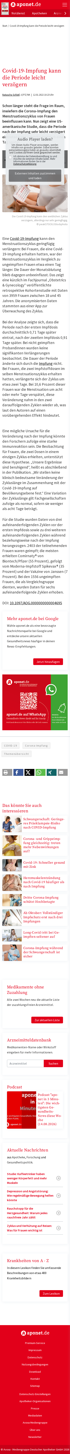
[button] (7, 772)
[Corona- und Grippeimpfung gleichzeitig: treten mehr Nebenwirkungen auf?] (12, 845)
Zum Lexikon (51, 1293)
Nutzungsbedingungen (35, 1364)
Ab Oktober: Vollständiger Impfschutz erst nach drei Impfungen (43, 917)
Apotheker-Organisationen (35, 1401)
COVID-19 (10, 745)
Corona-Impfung (36, 745)
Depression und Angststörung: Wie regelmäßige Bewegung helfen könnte (30, 1195)
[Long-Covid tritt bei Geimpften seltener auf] (12, 935)
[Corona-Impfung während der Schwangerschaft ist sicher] (12, 952)
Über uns (35, 1430)
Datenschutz (35, 1357)
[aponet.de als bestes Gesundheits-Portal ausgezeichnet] (5, 8)
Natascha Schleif (10, 94)
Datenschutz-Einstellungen (35, 1394)
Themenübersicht (16, 754)
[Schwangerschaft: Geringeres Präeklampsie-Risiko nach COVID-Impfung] (12, 824)
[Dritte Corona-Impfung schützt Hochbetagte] (12, 900)
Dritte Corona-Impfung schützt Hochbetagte (41, 899)
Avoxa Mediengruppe (35, 1422)
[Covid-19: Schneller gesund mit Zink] (12, 865)
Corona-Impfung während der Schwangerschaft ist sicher (43, 952)
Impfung (45, 363)
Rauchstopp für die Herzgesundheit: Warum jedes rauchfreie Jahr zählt (27, 1212)
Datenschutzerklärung (24, 164)
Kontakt (35, 1379)
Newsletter (35, 1437)
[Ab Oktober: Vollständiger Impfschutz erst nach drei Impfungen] (12, 917)
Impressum (35, 1350)
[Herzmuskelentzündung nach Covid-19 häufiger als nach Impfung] (12, 882)
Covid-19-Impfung (24, 238)
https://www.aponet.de (35, 1333)
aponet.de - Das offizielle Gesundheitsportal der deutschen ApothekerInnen (26, 4)
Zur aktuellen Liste (47, 1020)
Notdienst (18, 13)
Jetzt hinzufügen (48, 662)
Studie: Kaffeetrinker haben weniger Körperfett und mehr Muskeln (27, 1178)
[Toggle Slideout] (65, 5)
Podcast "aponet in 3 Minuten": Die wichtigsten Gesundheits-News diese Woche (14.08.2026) (49, 1109)
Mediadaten (35, 1415)
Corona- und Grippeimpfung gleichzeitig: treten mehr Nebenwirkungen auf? (42, 845)
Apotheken (39, 13)
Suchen (53, 1063)
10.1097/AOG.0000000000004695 (36, 603)
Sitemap (35, 1386)
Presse (35, 1408)
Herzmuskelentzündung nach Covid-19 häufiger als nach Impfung (43, 882)
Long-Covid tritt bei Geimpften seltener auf (41, 934)
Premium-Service (35, 1343)
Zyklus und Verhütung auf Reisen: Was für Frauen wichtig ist (29, 1228)
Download (35, 1371)
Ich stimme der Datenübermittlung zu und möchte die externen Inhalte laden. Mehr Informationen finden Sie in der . (35, 160)
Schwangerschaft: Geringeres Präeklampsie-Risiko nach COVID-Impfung (43, 823)
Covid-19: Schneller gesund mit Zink (44, 864)
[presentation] (65, 13)
